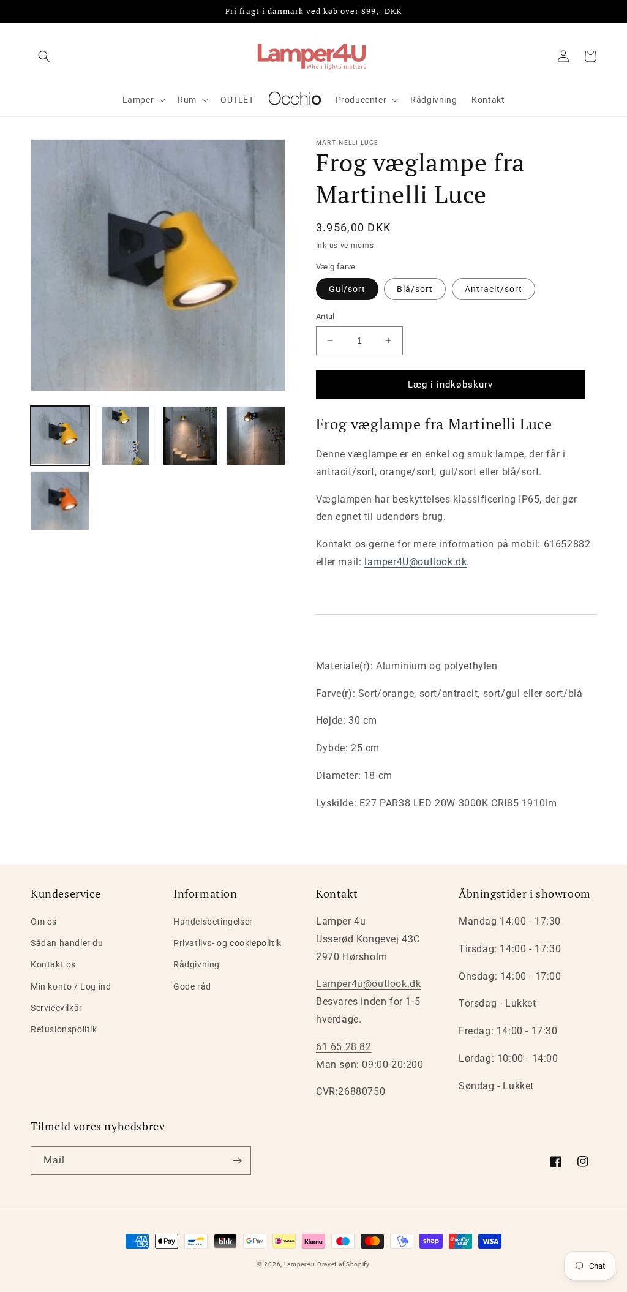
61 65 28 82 (344, 1047)
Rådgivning (196, 964)
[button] (44, 56)
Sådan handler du (67, 943)
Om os (44, 921)
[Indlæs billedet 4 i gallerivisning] (255, 435)
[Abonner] (236, 1160)
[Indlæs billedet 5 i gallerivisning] (60, 500)
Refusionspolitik (64, 1029)
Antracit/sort (493, 289)
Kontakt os (53, 964)
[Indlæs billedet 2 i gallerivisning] (125, 435)
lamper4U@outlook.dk (415, 562)
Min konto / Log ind (71, 986)
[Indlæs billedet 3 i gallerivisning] (190, 435)
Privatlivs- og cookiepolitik (227, 943)
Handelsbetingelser (213, 921)
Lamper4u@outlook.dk (368, 984)
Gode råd (192, 986)
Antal (325, 316)
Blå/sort (415, 289)
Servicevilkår (57, 1008)
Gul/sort (347, 289)
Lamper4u (299, 1264)
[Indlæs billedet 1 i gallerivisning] (60, 435)
